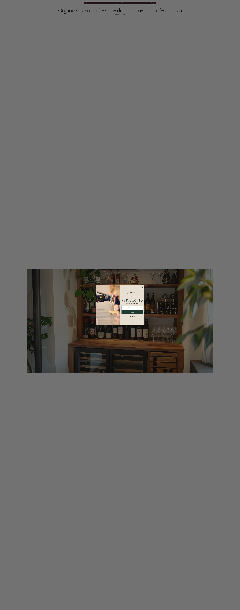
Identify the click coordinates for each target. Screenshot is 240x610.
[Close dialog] (142, 287)
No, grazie (132, 316)
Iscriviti (132, 312)
